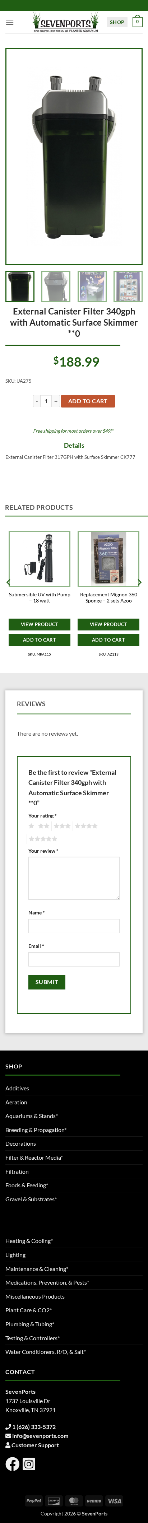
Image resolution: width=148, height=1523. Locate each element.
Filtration (17, 1171)
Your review (43, 851)
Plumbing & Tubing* (29, 1324)
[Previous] (18, 156)
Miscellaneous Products (35, 1296)
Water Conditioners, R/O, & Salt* (45, 1351)
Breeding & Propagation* (35, 1129)
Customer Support (35, 1445)
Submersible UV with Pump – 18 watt (39, 598)
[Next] (129, 156)
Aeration (16, 1102)
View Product (40, 624)
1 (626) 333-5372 (34, 1426)
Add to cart (88, 401)
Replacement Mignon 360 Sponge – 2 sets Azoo (108, 598)
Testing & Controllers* (32, 1338)
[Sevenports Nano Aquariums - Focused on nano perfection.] (66, 22)
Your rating (42, 815)
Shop (117, 22)
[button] (9, 22)
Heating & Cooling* (29, 1240)
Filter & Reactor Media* (34, 1157)
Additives (17, 1088)
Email (36, 946)
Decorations (20, 1143)
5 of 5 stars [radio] (42, 839)
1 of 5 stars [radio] (30, 826)
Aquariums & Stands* (31, 1115)
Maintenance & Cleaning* (36, 1268)
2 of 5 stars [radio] (43, 826)
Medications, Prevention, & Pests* (47, 1282)
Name (36, 912)
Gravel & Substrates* (31, 1199)
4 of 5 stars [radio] (85, 826)
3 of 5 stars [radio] (61, 826)
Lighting (15, 1254)
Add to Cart (39, 640)
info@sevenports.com (40, 1435)
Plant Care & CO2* (28, 1310)
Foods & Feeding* (26, 1185)
